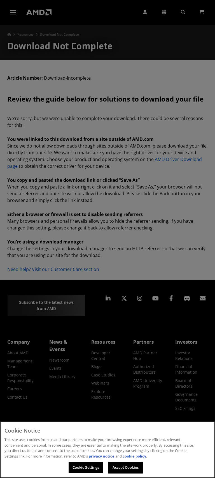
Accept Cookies (126, 467)
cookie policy (134, 456)
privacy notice (101, 456)
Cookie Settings (86, 467)
